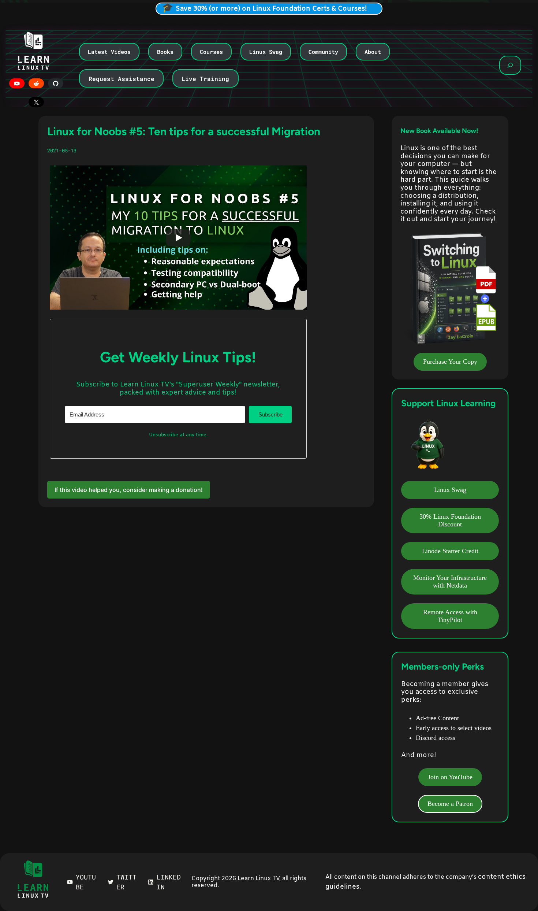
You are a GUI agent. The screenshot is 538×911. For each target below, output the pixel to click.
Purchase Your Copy (450, 361)
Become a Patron (450, 803)
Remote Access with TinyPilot (450, 615)
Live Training (205, 78)
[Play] (178, 238)
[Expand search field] (510, 65)
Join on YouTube (450, 777)
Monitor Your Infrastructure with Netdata (450, 581)
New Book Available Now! (439, 131)
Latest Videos (109, 51)
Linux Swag (265, 51)
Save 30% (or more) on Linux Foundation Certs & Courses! (271, 8)
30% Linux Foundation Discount (450, 520)
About (373, 51)
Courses (211, 51)
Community (323, 51)
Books (165, 51)
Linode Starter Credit (450, 551)
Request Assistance (121, 78)
